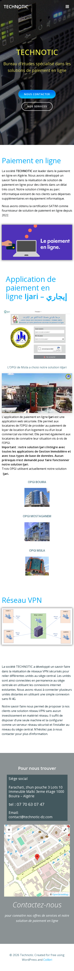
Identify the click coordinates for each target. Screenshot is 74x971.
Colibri (47, 960)
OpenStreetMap (60, 894)
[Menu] (67, 7)
